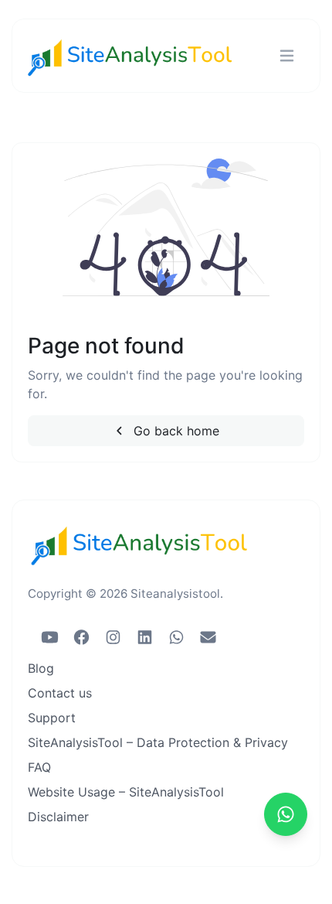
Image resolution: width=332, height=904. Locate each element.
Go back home (174, 430)
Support (52, 717)
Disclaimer (58, 816)
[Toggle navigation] (286, 56)
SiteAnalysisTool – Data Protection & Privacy (158, 742)
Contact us (60, 693)
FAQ (39, 767)
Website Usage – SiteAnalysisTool (126, 792)
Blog (41, 668)
